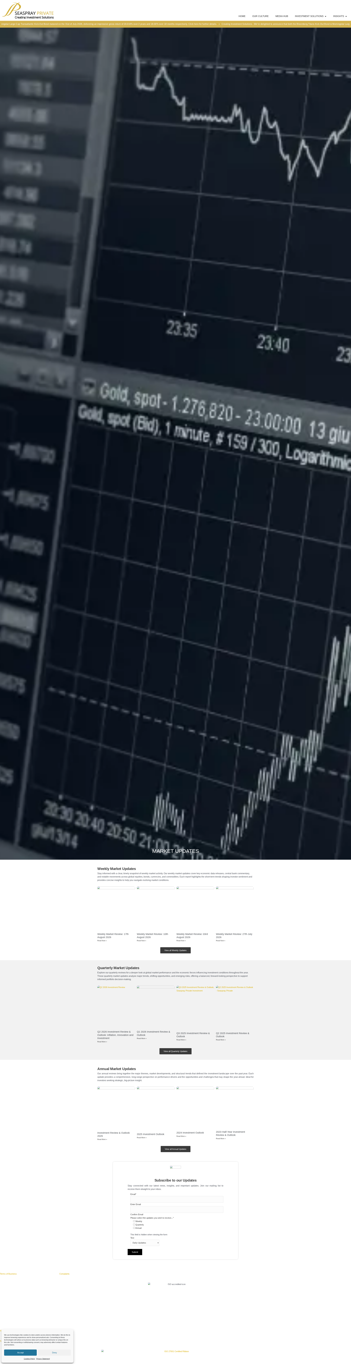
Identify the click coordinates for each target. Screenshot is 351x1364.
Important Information (29, 1274)
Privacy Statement (43, 1359)
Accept (20, 1352)
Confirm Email (136, 1214)
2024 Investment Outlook (190, 1132)
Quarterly (139, 1225)
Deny (54, 1352)
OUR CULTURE (260, 16)
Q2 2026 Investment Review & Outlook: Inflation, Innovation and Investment (115, 1035)
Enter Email (135, 1204)
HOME (242, 16)
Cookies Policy (29, 1359)
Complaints (64, 1274)
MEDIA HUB (281, 16)
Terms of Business (8, 1274)
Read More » (102, 1042)
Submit (135, 1252)
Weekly (138, 1221)
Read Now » (102, 941)
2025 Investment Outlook (150, 1134)
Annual (138, 1228)
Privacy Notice (49, 1274)
